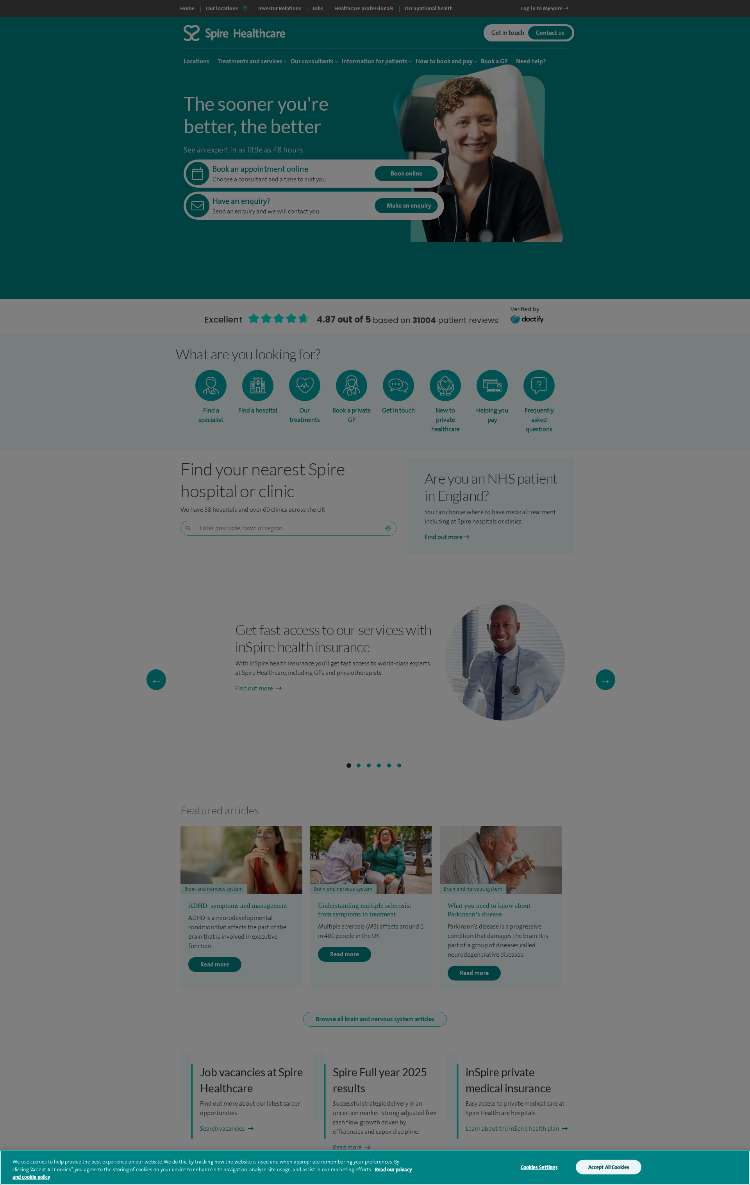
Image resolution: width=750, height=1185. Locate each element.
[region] (375, 1167)
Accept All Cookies (608, 1166)
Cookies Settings (539, 1166)
